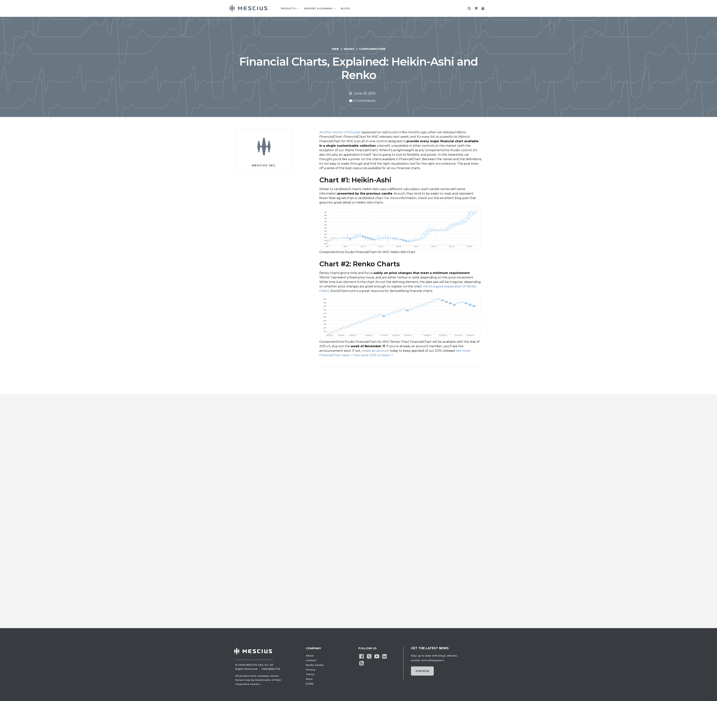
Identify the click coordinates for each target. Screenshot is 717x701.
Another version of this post (340, 132)
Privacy (311, 669)
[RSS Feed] (361, 662)
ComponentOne (372, 49)
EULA (309, 678)
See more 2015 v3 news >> (373, 355)
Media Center (315, 664)
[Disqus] (358, 463)
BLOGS (345, 8)
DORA (310, 683)
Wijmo (349, 49)
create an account (375, 350)
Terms (310, 674)
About (310, 655)
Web (335, 49)
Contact (311, 660)
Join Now (422, 670)
